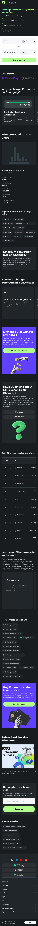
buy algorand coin (10, 831)
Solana (19, 523)
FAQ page (19, 412)
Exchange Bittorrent (11, 646)
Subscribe (19, 809)
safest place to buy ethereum (14, 826)
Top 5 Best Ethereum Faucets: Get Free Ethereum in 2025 (15, 772)
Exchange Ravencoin (11, 650)
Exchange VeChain (10, 625)
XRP (18, 499)
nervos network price (11, 843)
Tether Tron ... (21, 491)
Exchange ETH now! (19, 350)
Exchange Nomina (27, 668)
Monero (20, 538)
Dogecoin (20, 483)
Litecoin (20, 475)
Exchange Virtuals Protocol (13, 655)
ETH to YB (6, 228)
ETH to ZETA (30, 232)
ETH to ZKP (29, 236)
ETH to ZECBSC (18, 228)
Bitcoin (19, 467)
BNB (18, 530)
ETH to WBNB (8, 223)
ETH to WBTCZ (18, 219)
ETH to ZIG (6, 236)
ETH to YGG (31, 223)
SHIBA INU (21, 515)
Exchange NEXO (9, 638)
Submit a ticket (19, 417)
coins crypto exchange (10, 835)
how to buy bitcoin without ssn (14, 848)
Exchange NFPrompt (11, 663)
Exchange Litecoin (10, 629)
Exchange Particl (9, 668)
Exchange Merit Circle (11, 659)
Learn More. (13, 923)
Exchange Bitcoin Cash (12, 633)
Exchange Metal (9, 672)
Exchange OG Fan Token (12, 676)
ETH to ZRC (18, 236)
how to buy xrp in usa (11, 839)
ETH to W (6, 219)
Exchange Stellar (9, 642)
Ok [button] (30, 922)
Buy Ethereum (19, 704)
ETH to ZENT (7, 232)
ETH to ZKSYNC (8, 241)
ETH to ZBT (19, 232)
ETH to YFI (19, 223)
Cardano (20, 507)
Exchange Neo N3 (26, 638)
